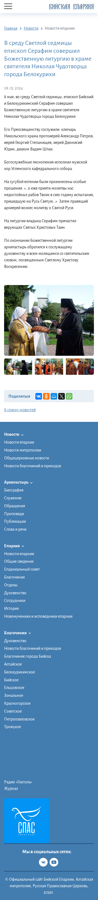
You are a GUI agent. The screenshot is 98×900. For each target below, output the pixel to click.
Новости (12, 434)
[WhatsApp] (69, 396)
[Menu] (8, 6)
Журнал (11, 788)
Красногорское (17, 703)
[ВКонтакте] (38, 396)
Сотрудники (14, 600)
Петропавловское (19, 719)
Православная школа (22, 740)
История (11, 608)
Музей (9, 747)
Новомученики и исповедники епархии (38, 616)
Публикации (15, 521)
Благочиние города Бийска (27, 656)
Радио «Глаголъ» (18, 782)
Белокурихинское (19, 672)
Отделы (10, 585)
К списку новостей (20, 410)
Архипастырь (16, 482)
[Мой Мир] (54, 396)
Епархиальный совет (22, 569)
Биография (13, 490)
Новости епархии (19, 442)
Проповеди (14, 514)
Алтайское (13, 664)
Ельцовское (14, 687)
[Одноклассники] (46, 396)
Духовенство (15, 593)
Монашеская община (22, 734)
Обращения (14, 506)
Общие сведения (18, 561)
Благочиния (14, 577)
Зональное (13, 695)
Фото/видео (14, 753)
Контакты (12, 760)
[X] (61, 396)
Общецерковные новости (26, 458)
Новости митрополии (22, 450)
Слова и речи (15, 529)
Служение (13, 498)
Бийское (11, 680)
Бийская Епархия (71, 7)
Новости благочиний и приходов (32, 466)
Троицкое (12, 727)
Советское (13, 711)
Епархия (12, 546)
